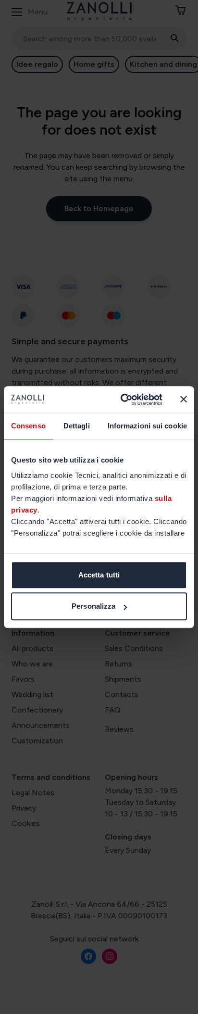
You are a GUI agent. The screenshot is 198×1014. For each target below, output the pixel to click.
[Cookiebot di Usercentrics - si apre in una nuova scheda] (122, 399)
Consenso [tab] (28, 426)
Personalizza (93, 606)
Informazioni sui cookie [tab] (147, 426)
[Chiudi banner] (183, 399)
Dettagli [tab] (76, 426)
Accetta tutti (99, 575)
